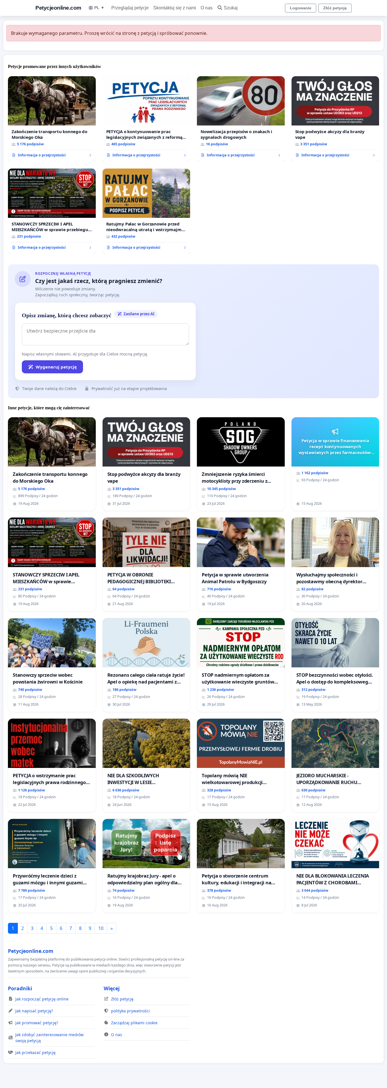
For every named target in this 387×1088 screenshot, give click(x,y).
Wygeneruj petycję (56, 367)
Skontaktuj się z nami (174, 7)
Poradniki (20, 988)
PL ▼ (99, 7)
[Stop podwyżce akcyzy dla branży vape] (335, 119)
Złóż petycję (335, 8)
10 (100, 928)
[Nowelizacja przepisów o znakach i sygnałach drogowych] (241, 119)
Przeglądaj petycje (130, 7)
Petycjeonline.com (58, 8)
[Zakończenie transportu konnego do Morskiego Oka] (52, 119)
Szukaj (231, 7)
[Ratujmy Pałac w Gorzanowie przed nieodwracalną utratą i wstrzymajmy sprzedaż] (146, 211)
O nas (206, 7)
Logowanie (300, 8)
